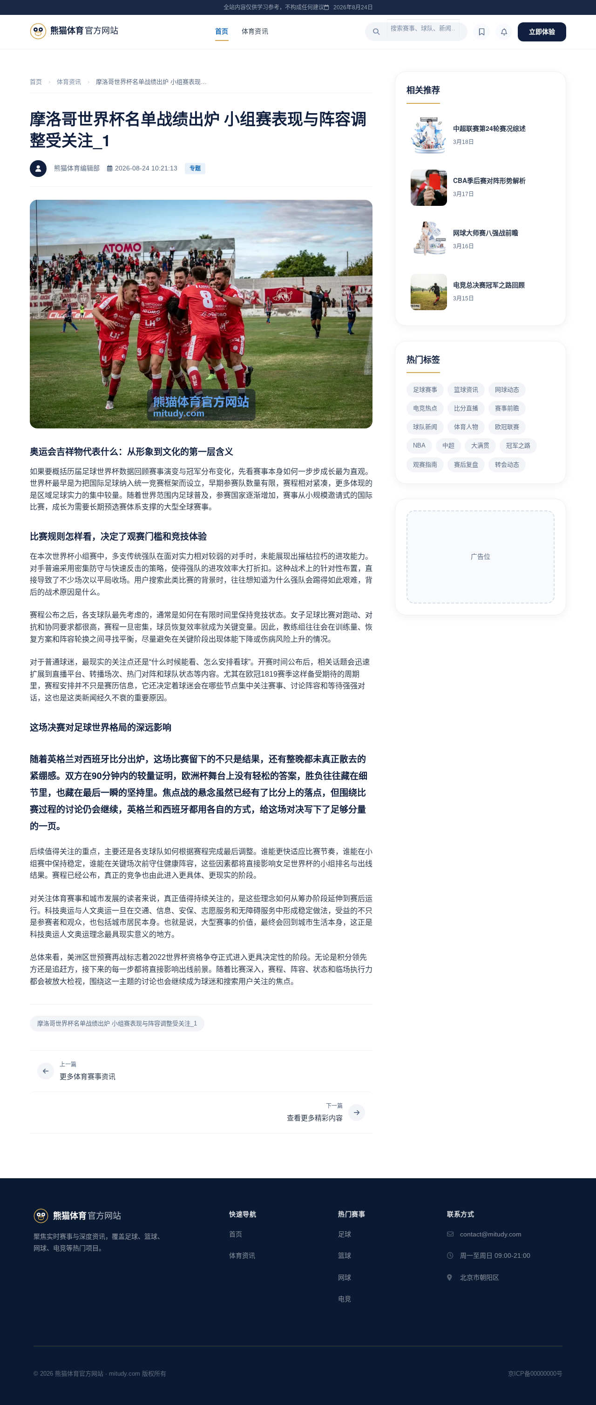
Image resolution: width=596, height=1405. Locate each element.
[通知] (503, 31)
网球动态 (507, 389)
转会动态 (507, 464)
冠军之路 (518, 445)
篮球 (344, 1255)
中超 (448, 445)
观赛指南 (425, 464)
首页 (222, 31)
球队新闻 (425, 426)
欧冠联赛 (507, 426)
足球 (344, 1234)
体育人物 (466, 426)
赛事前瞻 (507, 408)
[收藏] (481, 31)
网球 (344, 1277)
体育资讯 (255, 31)
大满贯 (480, 445)
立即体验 (542, 31)
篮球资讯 (466, 389)
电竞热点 (425, 408)
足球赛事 (425, 389)
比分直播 (466, 408)
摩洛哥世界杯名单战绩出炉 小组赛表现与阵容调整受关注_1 (117, 1023)
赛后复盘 (466, 464)
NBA (419, 445)
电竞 (344, 1299)
